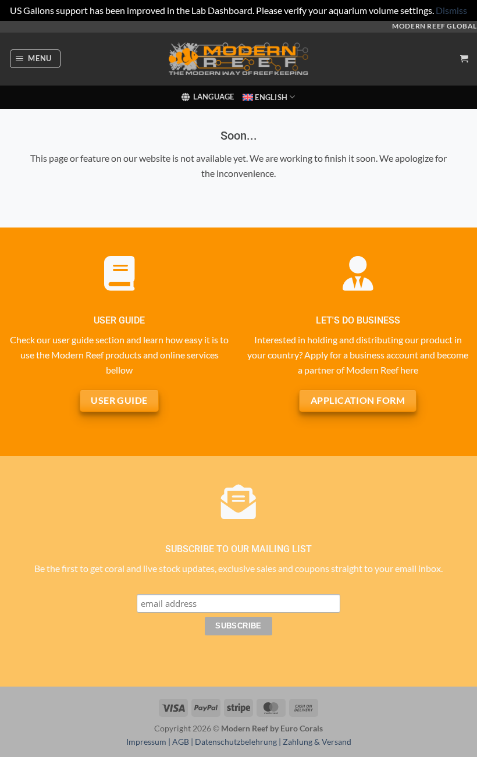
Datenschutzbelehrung (236, 742)
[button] (35, 58)
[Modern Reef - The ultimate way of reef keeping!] (238, 58)
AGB (180, 742)
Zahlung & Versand (317, 742)
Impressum (146, 742)
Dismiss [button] (451, 10)
